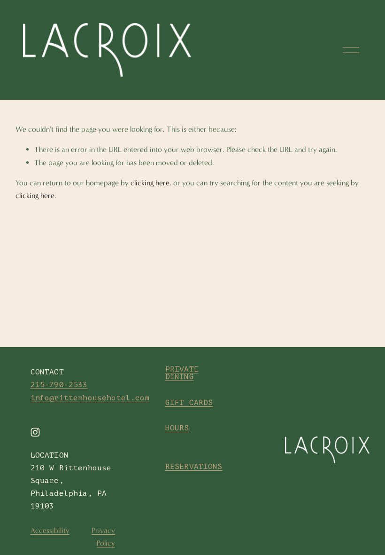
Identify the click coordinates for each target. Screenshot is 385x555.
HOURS (177, 428)
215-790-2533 (59, 384)
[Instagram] (35, 432)
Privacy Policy (103, 536)
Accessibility (50, 530)
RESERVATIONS (194, 466)
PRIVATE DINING (182, 373)
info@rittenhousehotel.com (90, 398)
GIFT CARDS (189, 402)
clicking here (150, 182)
